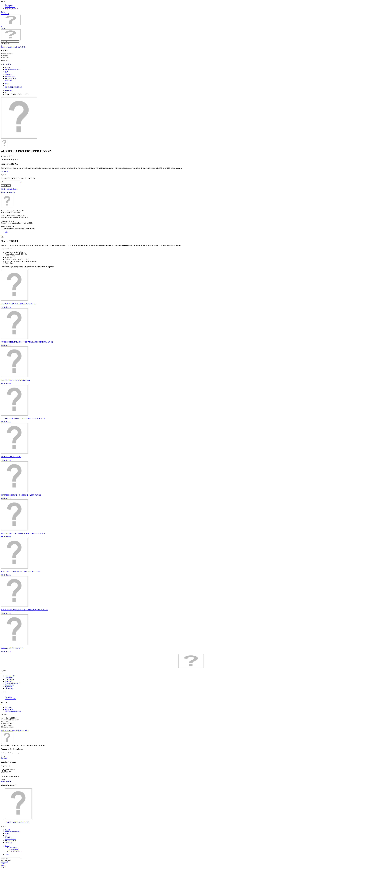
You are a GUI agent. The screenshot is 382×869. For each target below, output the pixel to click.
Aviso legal (8, 681)
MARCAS (8, 80)
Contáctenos (9, 5)
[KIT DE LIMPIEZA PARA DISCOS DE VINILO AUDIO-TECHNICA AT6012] (14, 338)
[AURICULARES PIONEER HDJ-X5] (19, 138)
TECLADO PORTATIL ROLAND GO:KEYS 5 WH (18, 304)
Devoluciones (9, 688)
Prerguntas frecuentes (11, 8)
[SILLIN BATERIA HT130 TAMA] (14, 645)
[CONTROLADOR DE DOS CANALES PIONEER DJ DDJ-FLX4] (14, 415)
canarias (26, 730)
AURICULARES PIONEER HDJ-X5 (17, 822)
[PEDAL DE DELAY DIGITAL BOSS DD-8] (14, 377)
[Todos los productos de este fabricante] (7, 207)
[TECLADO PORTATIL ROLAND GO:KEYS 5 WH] (14, 300)
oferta (21, 730)
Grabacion (8, 75)
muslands (4, 730)
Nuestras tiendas (10, 676)
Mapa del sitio (9, 679)
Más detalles (5, 171)
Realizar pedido (6, 64)
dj (18, 730)
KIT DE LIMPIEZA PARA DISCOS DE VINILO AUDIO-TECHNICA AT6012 (27, 342)
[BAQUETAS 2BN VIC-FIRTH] (14, 453)
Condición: (4, 159)
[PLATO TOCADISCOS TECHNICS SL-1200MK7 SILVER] (14, 568)
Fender (15, 730)
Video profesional (10, 76)
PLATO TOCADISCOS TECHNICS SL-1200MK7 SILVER (20, 571)
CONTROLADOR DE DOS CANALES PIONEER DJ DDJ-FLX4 (23, 418)
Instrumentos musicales (12, 69)
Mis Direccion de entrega (13, 711)
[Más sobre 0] (18, 819)
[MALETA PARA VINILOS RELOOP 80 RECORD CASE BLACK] (14, 530)
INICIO (7, 67)
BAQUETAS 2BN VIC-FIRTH (11, 457)
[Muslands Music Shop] (11, 25)
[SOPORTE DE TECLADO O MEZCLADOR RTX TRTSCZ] (14, 491)
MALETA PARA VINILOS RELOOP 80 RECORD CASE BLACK (23, 533)
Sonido (7, 71)
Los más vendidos (10, 699)
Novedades (8, 697)
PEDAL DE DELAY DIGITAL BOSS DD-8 (15, 380)
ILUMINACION (10, 78)
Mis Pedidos (9, 709)
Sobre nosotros (9, 685)
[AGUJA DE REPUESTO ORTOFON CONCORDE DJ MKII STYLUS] (14, 606)
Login (7, 854)
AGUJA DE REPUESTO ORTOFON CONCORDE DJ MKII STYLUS (24, 610)
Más (6, 232)
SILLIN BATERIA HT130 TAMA (12, 648)
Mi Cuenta (8, 707)
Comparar (4, 758)
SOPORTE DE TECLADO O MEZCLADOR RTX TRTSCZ (21, 495)
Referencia (4, 156)
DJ (6, 73)
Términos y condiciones (12, 683)
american (10, 730)
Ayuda (7, 846)
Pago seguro (9, 687)
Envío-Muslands (10, 7)
